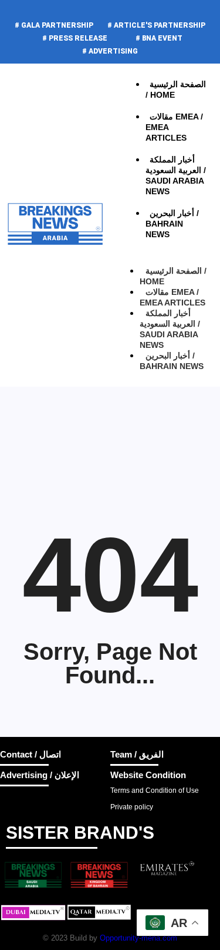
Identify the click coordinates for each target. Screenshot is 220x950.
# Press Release (74, 38)
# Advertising (110, 51)
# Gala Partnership (54, 25)
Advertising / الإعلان (39, 775)
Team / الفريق (137, 754)
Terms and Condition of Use (154, 790)
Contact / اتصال (30, 754)
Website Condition (148, 775)
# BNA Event (159, 38)
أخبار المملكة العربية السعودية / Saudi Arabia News (175, 175)
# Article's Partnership (156, 25)
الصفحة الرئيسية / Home (173, 276)
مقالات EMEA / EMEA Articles (174, 127)
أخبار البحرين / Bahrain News (172, 361)
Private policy (131, 807)
